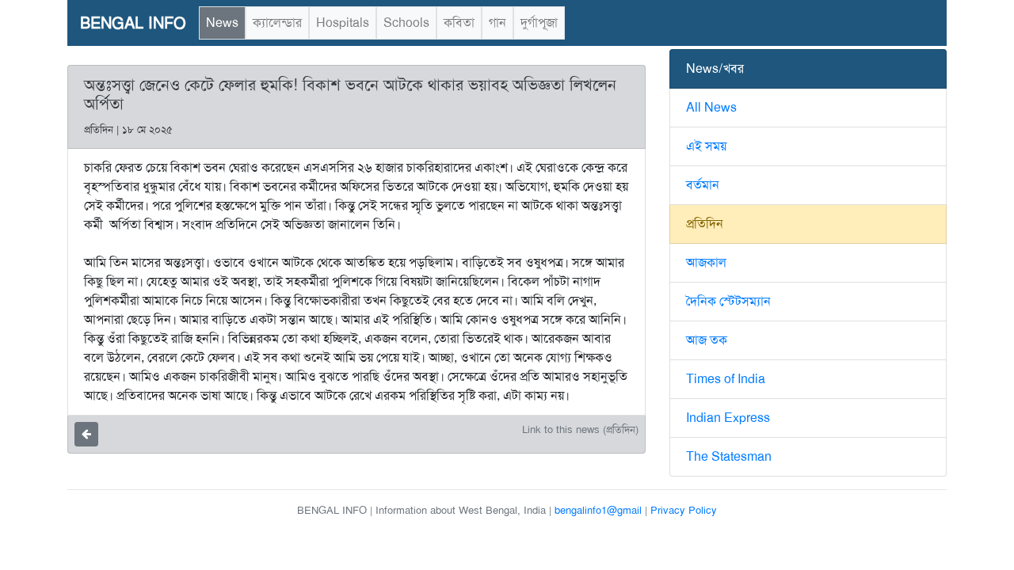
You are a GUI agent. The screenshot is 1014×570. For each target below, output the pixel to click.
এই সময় (706, 146)
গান (497, 22)
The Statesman (729, 456)
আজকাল (706, 262)
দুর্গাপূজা (539, 22)
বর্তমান (702, 185)
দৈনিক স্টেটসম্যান (728, 301)
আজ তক (706, 340)
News (222, 22)
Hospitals (342, 22)
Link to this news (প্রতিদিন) (580, 429)
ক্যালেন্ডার (277, 22)
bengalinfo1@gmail (598, 510)
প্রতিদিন (704, 223)
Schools (406, 22)
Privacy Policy (683, 510)
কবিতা (459, 22)
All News (711, 107)
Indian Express (728, 417)
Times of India (725, 378)
